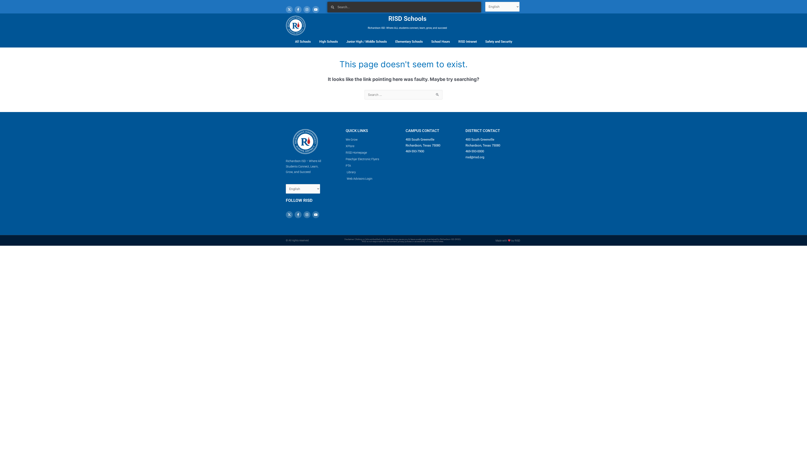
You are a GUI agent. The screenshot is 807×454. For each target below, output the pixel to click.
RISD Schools (407, 18)
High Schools (328, 42)
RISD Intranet (467, 42)
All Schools (303, 42)
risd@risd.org (474, 157)
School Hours (440, 42)
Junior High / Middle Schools (366, 42)
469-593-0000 (474, 151)
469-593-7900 (415, 151)
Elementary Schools (409, 42)
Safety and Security (498, 42)
